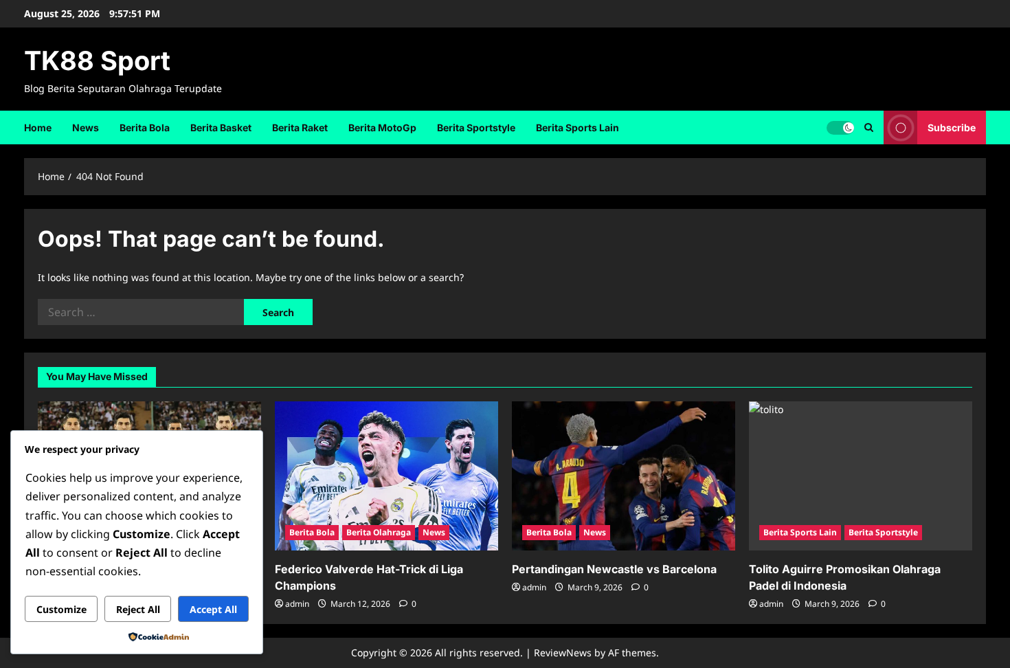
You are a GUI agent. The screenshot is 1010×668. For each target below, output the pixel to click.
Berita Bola (145, 127)
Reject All (138, 609)
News (85, 127)
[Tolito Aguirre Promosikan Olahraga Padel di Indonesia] (860, 475)
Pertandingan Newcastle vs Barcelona (614, 569)
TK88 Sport (97, 60)
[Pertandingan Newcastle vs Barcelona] (623, 475)
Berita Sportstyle (476, 127)
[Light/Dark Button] (840, 127)
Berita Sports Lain (577, 127)
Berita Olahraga (378, 532)
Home (38, 127)
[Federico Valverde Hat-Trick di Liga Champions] (386, 475)
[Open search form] (868, 127)
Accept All (213, 609)
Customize (61, 609)
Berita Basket (220, 127)
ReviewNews (563, 652)
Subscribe (952, 127)
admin (297, 604)
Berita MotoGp (382, 127)
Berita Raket (300, 127)
